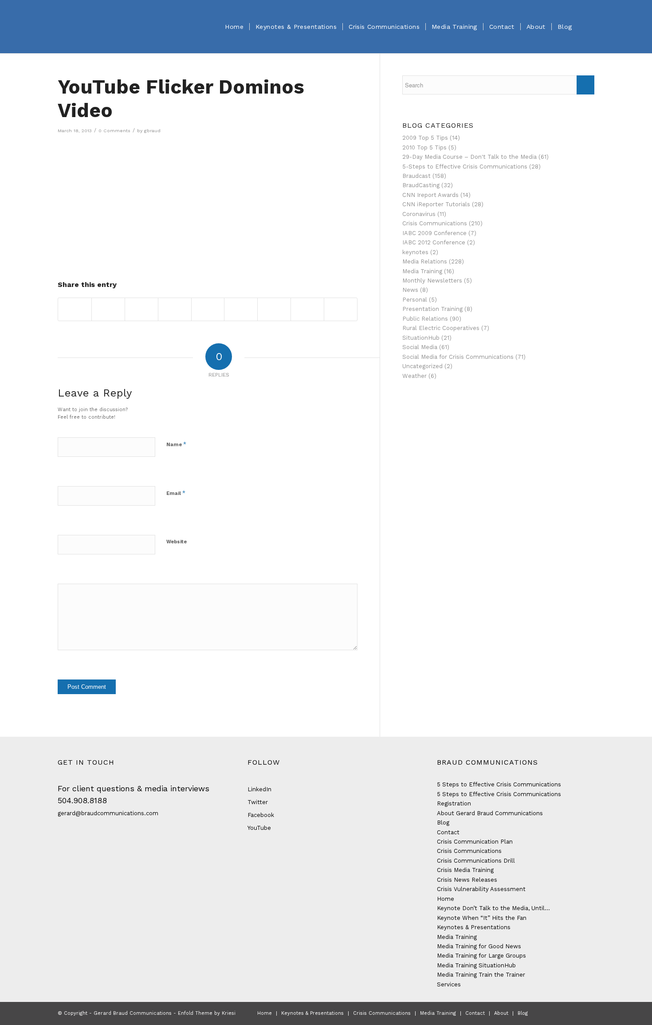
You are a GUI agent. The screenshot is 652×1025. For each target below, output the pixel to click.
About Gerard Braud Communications (490, 813)
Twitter (257, 802)
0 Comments (114, 131)
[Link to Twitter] (561, 1013)
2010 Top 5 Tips (424, 147)
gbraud (152, 131)
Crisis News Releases (467, 879)
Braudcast (416, 176)
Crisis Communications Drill (476, 860)
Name (176, 444)
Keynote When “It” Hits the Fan (481, 918)
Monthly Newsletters (432, 280)
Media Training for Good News (479, 946)
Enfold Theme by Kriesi (207, 1013)
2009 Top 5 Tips (425, 137)
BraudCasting (421, 185)
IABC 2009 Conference (434, 233)
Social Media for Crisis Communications (458, 356)
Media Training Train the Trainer (481, 974)
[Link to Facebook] (547, 1013)
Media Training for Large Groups (481, 955)
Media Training (422, 271)
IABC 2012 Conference (433, 242)
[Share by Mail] (340, 309)
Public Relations (425, 318)
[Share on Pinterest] (174, 309)
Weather (414, 376)
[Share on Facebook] (74, 309)
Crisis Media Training (465, 870)
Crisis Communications (434, 223)
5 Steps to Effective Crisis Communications (499, 784)
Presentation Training (432, 309)
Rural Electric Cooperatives (440, 328)
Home (445, 898)
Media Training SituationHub (476, 965)
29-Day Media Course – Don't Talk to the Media (469, 156)
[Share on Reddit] (307, 309)
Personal (414, 299)
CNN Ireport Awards (430, 195)
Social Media (419, 347)
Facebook (260, 815)
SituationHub (421, 337)
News (410, 290)
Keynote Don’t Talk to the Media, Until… (493, 908)
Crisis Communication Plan (475, 841)
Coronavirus (419, 214)
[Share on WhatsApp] (141, 309)
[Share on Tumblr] (240, 309)
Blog (443, 822)
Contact (448, 832)
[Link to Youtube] (587, 1013)
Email (175, 493)
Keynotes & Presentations (474, 927)
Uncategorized (422, 366)
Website (176, 542)
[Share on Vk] (274, 309)
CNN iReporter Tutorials (436, 204)
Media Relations (424, 261)
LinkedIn (259, 789)
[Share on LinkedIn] (208, 309)
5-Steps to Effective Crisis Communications (464, 166)
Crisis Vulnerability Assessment (481, 889)
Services (449, 984)
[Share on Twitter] (108, 309)
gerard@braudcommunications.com (108, 813)
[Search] (586, 26)
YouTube (259, 828)
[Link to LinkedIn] (574, 1013)
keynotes (415, 252)
